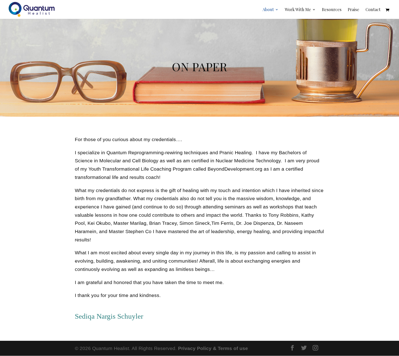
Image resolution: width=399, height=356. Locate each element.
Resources (332, 10)
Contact (373, 10)
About (268, 10)
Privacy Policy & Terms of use (213, 348)
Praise (353, 10)
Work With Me (298, 10)
